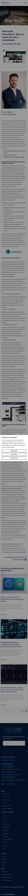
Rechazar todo (14, 458)
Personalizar (14, 454)
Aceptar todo (14, 450)
